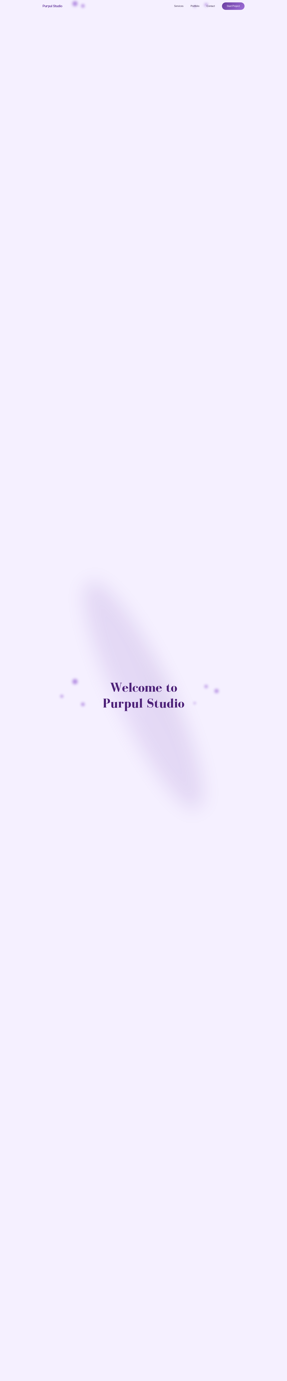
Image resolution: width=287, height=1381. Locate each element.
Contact (211, 6)
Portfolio (195, 6)
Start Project (233, 6)
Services (178, 6)
